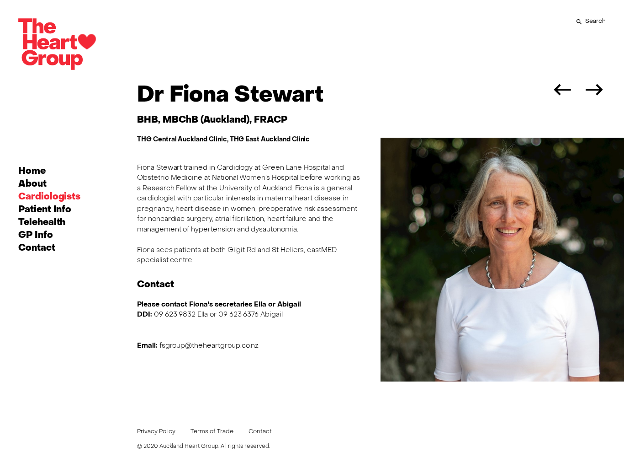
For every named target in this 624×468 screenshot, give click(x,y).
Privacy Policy (156, 432)
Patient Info (44, 210)
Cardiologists (49, 197)
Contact (36, 248)
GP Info (35, 235)
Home (32, 171)
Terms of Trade (211, 432)
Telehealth (41, 222)
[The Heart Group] (57, 46)
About (32, 184)
